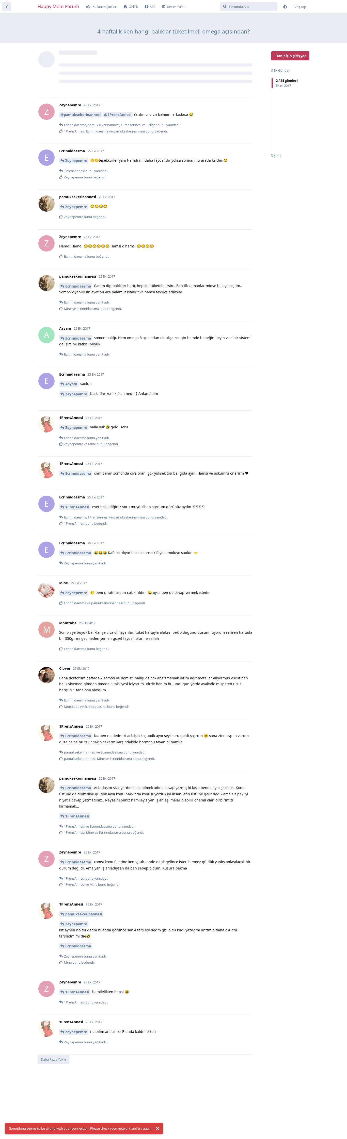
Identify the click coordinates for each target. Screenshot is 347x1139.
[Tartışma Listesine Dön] (6, 6)
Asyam (71, 383)
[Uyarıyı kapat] (157, 1128)
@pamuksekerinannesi (80, 114)
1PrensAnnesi (77, 507)
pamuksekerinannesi (83, 914)
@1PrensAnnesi (117, 114)
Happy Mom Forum (58, 6)
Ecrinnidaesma (78, 286)
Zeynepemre (76, 160)
